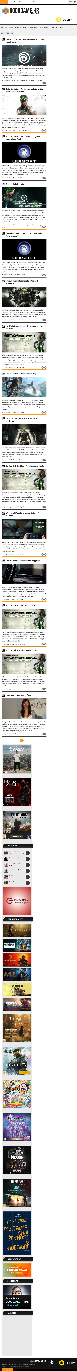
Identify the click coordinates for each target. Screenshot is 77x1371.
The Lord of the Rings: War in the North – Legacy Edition (17, 853)
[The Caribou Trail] (5, 859)
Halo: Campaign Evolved (16, 870)
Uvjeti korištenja (13, 1)
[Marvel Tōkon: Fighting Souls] (5, 865)
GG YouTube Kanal (7, 33)
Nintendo (22, 80)
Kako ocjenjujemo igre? (25, 1)
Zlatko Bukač (16, 274)
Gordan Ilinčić (15, 80)
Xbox (41, 80)
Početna (4, 27)
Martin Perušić (16, 644)
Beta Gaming (34, 27)
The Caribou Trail (14, 858)
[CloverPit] (5, 882)
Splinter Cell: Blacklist (15, 184)
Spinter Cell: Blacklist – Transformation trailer (25, 466)
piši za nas (32, 1364)
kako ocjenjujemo (23, 1364)
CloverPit (11, 882)
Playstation (32, 80)
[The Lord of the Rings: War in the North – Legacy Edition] (5, 853)
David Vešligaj (15, 689)
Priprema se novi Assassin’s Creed (20, 695)
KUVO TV (54, 27)
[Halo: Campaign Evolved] (5, 871)
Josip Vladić (16, 412)
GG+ (24, 27)
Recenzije (18, 27)
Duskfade (12, 876)
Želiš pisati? (36, 1)
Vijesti (11, 27)
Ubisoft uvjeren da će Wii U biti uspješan (23, 561)
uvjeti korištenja (13, 1364)
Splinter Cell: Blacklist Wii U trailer (20, 605)
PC (27, 80)
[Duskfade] (5, 876)
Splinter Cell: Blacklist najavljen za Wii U (22, 650)
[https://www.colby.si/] (53, 22)
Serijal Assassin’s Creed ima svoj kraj (21, 374)
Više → (11, 77)
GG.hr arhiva (44, 27)
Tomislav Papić (17, 177)
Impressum (4, 1)
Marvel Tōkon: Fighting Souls (15, 865)
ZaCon (61, 27)
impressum (5, 1364)
